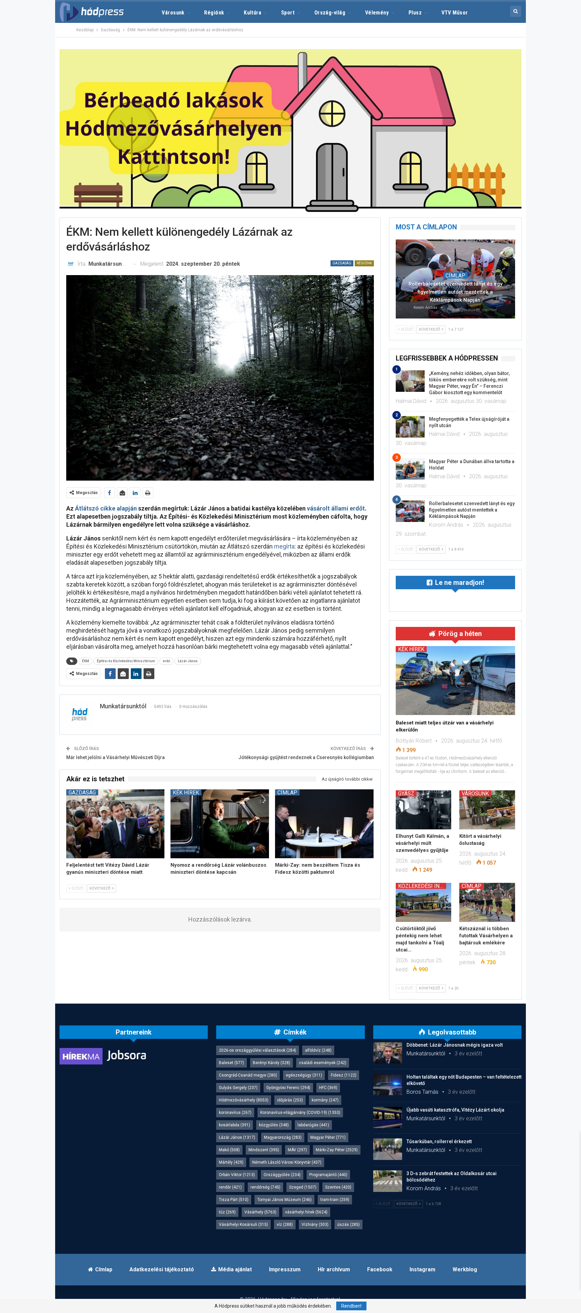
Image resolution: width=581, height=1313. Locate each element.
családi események (322, 1062)
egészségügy (304, 1075)
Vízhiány (315, 1224)
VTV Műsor (454, 12)
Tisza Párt (233, 1199)
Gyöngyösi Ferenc (288, 1087)
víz (285, 1224)
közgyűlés (274, 1125)
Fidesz (343, 1075)
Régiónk (214, 12)
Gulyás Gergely (238, 1087)
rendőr (230, 1187)
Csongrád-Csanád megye (248, 1075)
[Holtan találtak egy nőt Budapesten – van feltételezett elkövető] (387, 1084)
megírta (284, 546)
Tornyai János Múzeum (284, 1199)
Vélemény (377, 12)
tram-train (334, 1199)
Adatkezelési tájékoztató (161, 1269)
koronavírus (235, 1112)
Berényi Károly (271, 1062)
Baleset (231, 1062)
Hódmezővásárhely (243, 1100)
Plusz (415, 12)
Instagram (422, 1269)
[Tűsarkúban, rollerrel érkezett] (387, 1149)
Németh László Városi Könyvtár (286, 1162)
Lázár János (188, 661)
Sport (288, 12)
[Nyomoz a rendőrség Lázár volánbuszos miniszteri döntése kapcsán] (219, 823)
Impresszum (285, 1269)
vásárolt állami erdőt (336, 508)
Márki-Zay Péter (337, 1150)
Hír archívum (334, 1269)
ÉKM (85, 661)
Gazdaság (342, 263)
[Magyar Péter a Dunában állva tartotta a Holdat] (410, 469)
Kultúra (252, 12)
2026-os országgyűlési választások (257, 1050)
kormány (325, 1100)
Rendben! (351, 1306)
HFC (328, 1087)
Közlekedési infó (422, 886)
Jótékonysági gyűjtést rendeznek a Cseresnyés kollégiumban (306, 757)
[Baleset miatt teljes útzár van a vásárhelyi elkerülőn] (455, 680)
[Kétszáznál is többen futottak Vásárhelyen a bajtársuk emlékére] (487, 902)
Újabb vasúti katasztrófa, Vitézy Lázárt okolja (455, 1110)
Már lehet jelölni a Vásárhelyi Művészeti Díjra (115, 757)
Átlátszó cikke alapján (106, 508)
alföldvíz (318, 1050)
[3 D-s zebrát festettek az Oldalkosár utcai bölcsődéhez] (387, 1181)
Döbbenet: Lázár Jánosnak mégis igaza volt (454, 1045)
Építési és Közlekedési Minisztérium (126, 661)
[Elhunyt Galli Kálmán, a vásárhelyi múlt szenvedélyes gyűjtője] (424, 809)
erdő (166, 661)
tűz (227, 1212)
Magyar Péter (328, 1137)
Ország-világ (330, 12)
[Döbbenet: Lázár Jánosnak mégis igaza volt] (387, 1052)
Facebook (379, 1269)
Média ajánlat (235, 1269)
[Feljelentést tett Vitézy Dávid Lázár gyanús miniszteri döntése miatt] (115, 823)
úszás (348, 1224)
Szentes (338, 1187)
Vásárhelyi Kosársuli (243, 1224)
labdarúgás (313, 1125)
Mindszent (263, 1150)
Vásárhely (260, 1212)
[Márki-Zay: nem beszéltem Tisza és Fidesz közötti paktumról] (324, 823)
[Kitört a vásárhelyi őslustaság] (487, 809)
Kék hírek (186, 792)
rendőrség (265, 1187)
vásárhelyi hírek (306, 1212)
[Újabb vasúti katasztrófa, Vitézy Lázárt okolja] (387, 1117)
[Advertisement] (28, 101)
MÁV (297, 1150)
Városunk (173, 12)
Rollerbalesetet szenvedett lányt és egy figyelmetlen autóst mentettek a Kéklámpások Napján (455, 292)
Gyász (406, 793)
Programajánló (328, 1174)
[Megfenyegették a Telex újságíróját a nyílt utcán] (410, 427)
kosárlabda (234, 1125)
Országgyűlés (282, 1174)
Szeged (302, 1187)
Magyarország (283, 1137)
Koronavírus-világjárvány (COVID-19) (300, 1112)
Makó (229, 1150)
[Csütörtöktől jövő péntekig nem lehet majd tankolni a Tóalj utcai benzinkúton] (424, 902)
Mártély (231, 1162)
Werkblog (465, 1269)
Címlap (287, 792)
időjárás (290, 1100)
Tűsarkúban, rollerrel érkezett (439, 1141)
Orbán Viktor (237, 1174)
